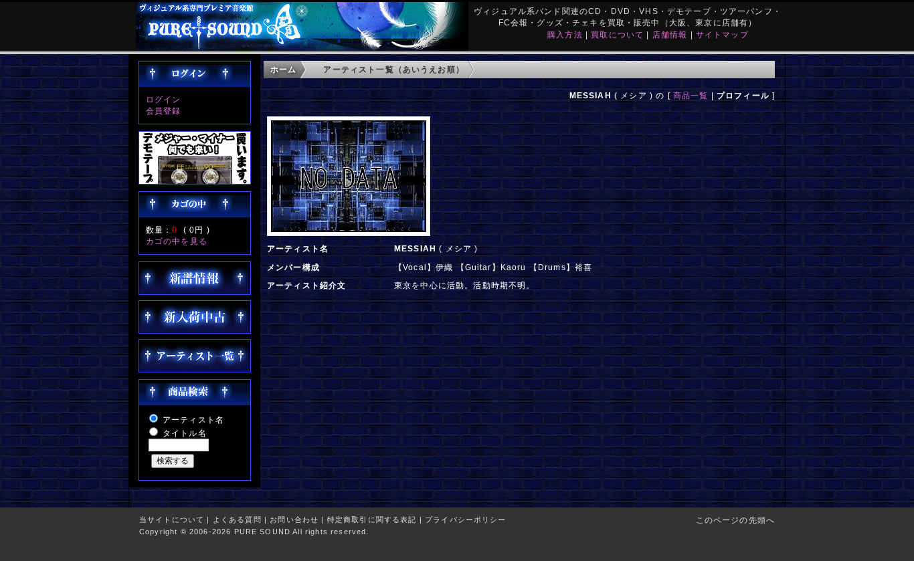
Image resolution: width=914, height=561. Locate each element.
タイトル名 (185, 433)
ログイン (163, 99)
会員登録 (163, 110)
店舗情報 (670, 34)
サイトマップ (722, 34)
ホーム (283, 69)
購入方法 (565, 34)
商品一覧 (691, 95)
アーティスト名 (193, 419)
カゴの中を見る (176, 241)
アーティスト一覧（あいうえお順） (393, 69)
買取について (617, 34)
